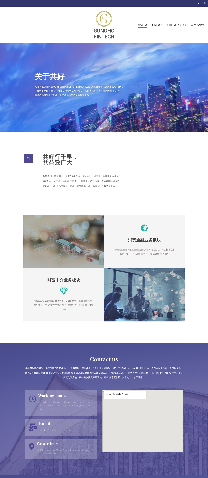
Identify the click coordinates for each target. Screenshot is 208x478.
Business (157, 25)
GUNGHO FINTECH (104, 34)
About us (142, 25)
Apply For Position (176, 25)
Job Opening (197, 25)
